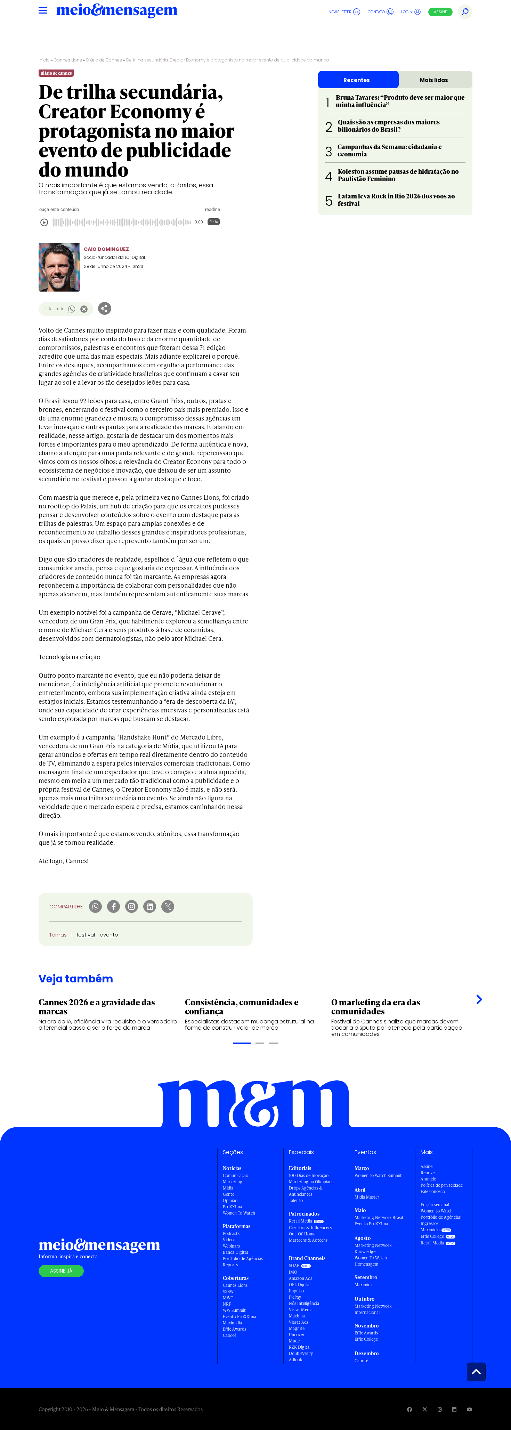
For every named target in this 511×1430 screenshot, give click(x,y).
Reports (230, 1265)
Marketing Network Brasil (379, 1217)
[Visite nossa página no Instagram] (440, 1409)
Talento (296, 1200)
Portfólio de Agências (243, 1258)
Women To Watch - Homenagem (372, 1261)
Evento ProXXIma (239, 1316)
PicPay (295, 1297)
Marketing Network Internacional (373, 1309)
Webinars (231, 1246)
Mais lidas (434, 80)
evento (109, 934)
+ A (59, 308)
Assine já (61, 1270)
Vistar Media (301, 1310)
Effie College (366, 1339)
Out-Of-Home (302, 1234)
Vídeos (229, 1240)
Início (44, 60)
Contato (376, 12)
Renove (428, 1173)
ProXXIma (232, 1207)
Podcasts (231, 1233)
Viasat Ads (298, 1322)
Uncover (297, 1335)
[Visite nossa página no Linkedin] (454, 1409)
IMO (293, 1272)
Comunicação (235, 1175)
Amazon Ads (300, 1278)
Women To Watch (239, 1213)
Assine (440, 12)
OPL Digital (299, 1285)
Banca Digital (235, 1252)
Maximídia (232, 1323)
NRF (227, 1304)
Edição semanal (435, 1205)
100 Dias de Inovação (308, 1175)
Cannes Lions (68, 60)
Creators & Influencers (310, 1228)
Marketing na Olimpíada (311, 1182)
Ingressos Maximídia (430, 1226)
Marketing (232, 1182)
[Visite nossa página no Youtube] (469, 1409)
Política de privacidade (442, 1185)
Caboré (229, 1335)
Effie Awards (234, 1329)
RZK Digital (299, 1347)
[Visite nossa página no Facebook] (409, 1409)
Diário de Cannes (104, 60)
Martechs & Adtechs (308, 1240)
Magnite (297, 1328)
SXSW (228, 1291)
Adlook (295, 1360)
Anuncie (428, 1179)
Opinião (230, 1200)
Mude (294, 1341)
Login (406, 12)
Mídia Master (367, 1197)
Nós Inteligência (304, 1303)
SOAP (294, 1265)
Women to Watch (437, 1211)
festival (85, 934)
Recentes (356, 80)
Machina (297, 1316)
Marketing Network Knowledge (373, 1248)
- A (47, 308)
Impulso (296, 1291)
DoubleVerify (301, 1353)
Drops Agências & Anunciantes (306, 1191)
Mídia (228, 1188)
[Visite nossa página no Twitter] (424, 1409)
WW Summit (234, 1310)
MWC (228, 1298)
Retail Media (300, 1221)
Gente (228, 1194)
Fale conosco (433, 1191)
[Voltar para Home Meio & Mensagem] (117, 11)
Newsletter (339, 12)
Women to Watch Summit (378, 1175)
